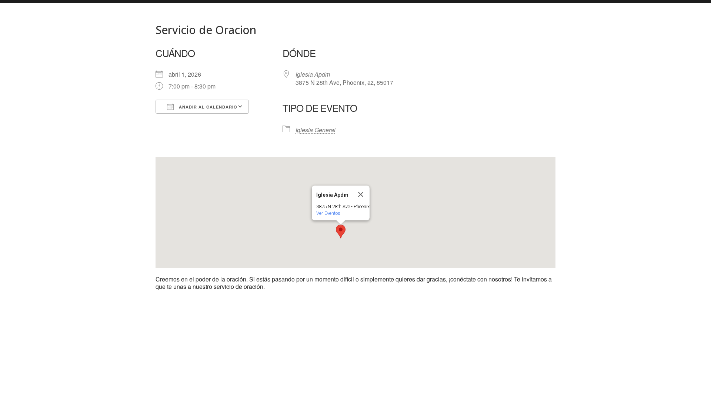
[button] (341, 231)
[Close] (361, 194)
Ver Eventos (328, 213)
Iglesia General (316, 130)
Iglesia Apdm (313, 74)
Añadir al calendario (207, 107)
